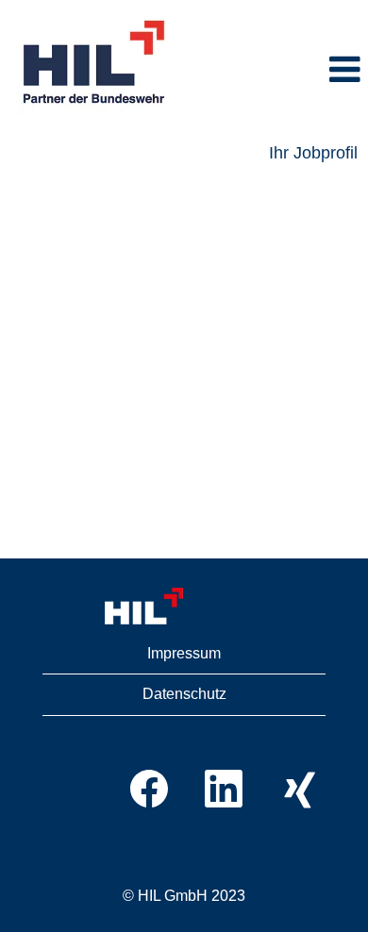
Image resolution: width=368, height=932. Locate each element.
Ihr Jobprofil (313, 152)
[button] (279, 70)
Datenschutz (184, 694)
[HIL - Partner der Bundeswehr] (95, 63)
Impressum (184, 653)
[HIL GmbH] (184, 607)
